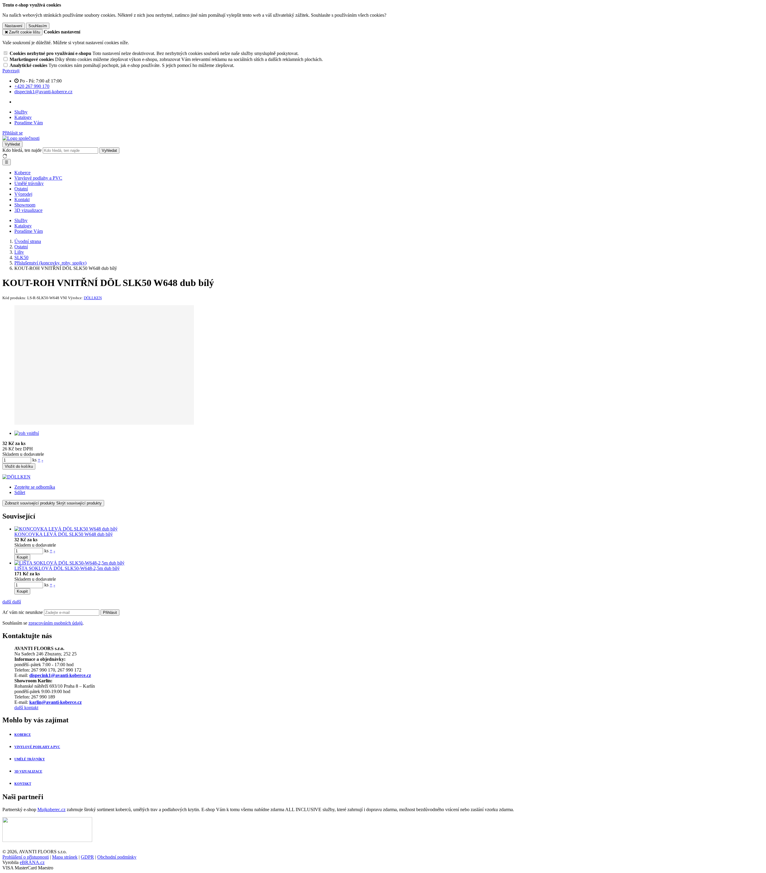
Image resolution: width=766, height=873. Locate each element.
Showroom (24, 204)
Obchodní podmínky (116, 857)
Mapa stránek (64, 857)
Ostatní (21, 188)
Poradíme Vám (28, 122)
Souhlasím (37, 26)
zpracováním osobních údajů (55, 623)
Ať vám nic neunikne (23, 612)
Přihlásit (110, 612)
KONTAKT (22, 783)
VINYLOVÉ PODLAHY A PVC (37, 747)
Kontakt (22, 199)
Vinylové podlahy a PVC (38, 178)
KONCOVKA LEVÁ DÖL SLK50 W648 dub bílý (63, 534)
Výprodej (23, 194)
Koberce (22, 172)
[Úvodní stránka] (20, 138)
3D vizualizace (28, 210)
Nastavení (13, 26)
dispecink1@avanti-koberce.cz (60, 675)
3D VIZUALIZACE (28, 771)
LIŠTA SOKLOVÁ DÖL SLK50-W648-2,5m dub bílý (67, 568)
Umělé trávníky (29, 183)
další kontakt (26, 707)
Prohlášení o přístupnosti (25, 857)
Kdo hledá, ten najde (22, 150)
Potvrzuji (10, 70)
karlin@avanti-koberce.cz (55, 702)
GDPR (87, 857)
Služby (21, 111)
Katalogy (23, 117)
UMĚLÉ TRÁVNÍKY (29, 759)
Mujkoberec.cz (51, 809)
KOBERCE (22, 734)
